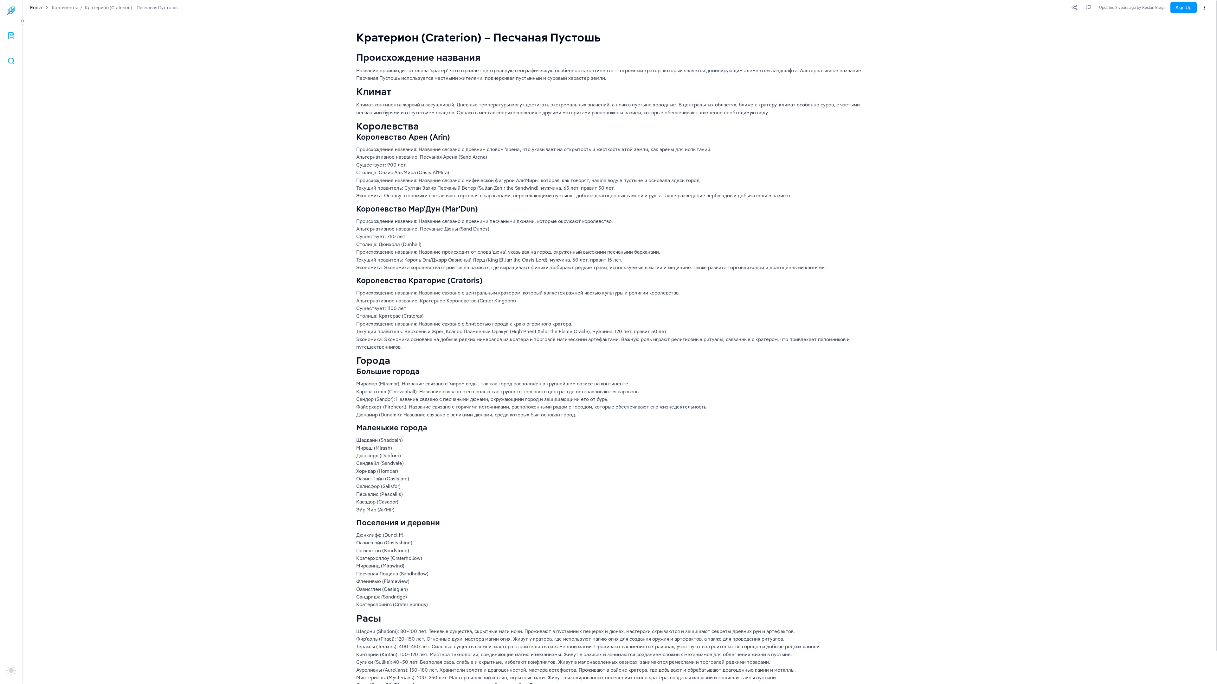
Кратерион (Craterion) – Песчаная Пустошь (131, 7)
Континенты (65, 7)
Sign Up (1183, 7)
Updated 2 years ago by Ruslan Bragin (1133, 7)
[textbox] (478, 37)
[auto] (11, 670)
